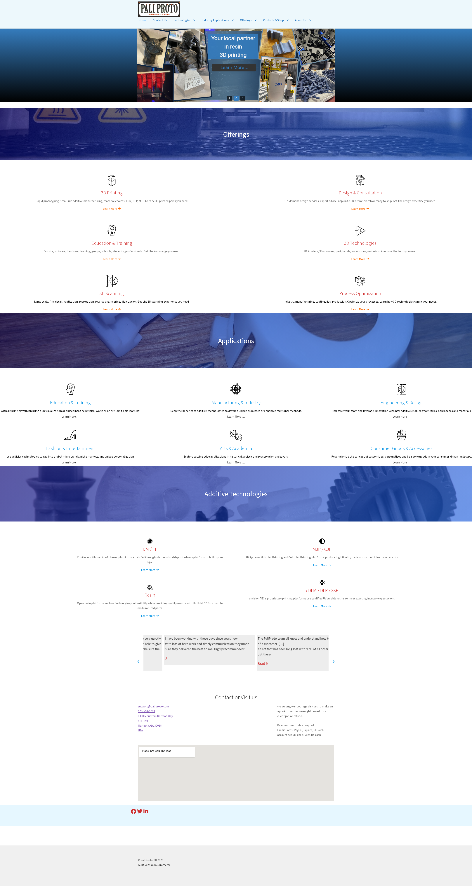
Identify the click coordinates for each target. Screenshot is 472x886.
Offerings (246, 20)
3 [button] (242, 98)
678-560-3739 (146, 711)
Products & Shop (273, 20)
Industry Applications (215, 20)
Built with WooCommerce (154, 865)
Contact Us (160, 20)
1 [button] (229, 98)
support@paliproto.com (153, 706)
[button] (138, 661)
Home (142, 20)
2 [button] (236, 98)
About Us (300, 20)
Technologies (181, 20)
